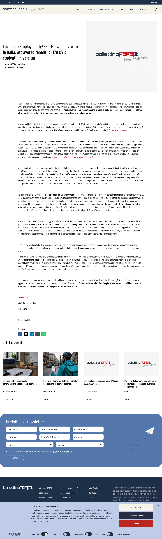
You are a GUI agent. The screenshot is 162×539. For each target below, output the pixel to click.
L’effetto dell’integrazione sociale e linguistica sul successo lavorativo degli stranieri (140, 383)
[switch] (66, 534)
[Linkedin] (18, 2)
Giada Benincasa (50, 391)
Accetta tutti (136, 508)
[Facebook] (5, 2)
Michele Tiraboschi (11, 391)
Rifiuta (136, 523)
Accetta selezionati (136, 516)
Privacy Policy (67, 451)
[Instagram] (14, 2)
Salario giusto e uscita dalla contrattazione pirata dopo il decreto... (20, 382)
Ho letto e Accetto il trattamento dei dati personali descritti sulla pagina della (40, 451)
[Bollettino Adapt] (23, 9)
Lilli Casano (19, 67)
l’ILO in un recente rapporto (117, 130)
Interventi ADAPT (8, 64)
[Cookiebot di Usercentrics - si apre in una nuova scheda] (15, 534)
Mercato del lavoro (20, 64)
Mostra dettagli (124, 534)
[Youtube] (23, 2)
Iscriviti (15, 457)
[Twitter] (9, 2)
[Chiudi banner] (158, 505)
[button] (155, 9)
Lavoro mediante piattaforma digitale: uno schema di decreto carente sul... (60, 382)
